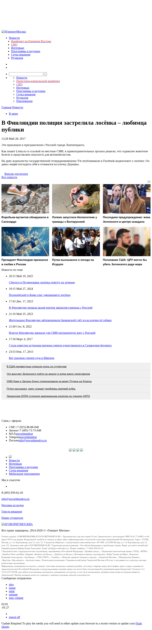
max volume (16, 597)
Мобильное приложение (24, 473)
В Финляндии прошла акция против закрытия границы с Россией (50, 307)
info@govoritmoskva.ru (33, 440)
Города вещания (11, 511)
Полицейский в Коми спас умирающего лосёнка (39, 295)
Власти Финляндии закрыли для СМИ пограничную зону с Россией (52, 332)
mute (12, 591)
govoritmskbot (24, 433)
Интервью (17, 47)
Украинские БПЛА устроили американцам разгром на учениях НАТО (48, 396)
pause (12, 587)
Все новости (9, 177)
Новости (14, 37)
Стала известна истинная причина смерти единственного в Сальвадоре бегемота (60, 345)
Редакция (17, 57)
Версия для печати (16, 173)
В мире (13, 113)
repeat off (14, 617)
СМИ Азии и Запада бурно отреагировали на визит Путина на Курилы (49, 381)
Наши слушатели (12, 517)
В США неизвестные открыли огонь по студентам (37, 366)
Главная (6, 107)
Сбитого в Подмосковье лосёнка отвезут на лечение (42, 282)
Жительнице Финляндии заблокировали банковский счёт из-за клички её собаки (60, 320)
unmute (13, 594)
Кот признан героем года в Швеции (31, 358)
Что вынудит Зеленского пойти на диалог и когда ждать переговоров (48, 373)
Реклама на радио (12, 505)
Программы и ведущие (25, 51)
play (11, 584)
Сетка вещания (20, 54)
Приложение (24, 101)
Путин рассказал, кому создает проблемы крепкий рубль (41, 388)
